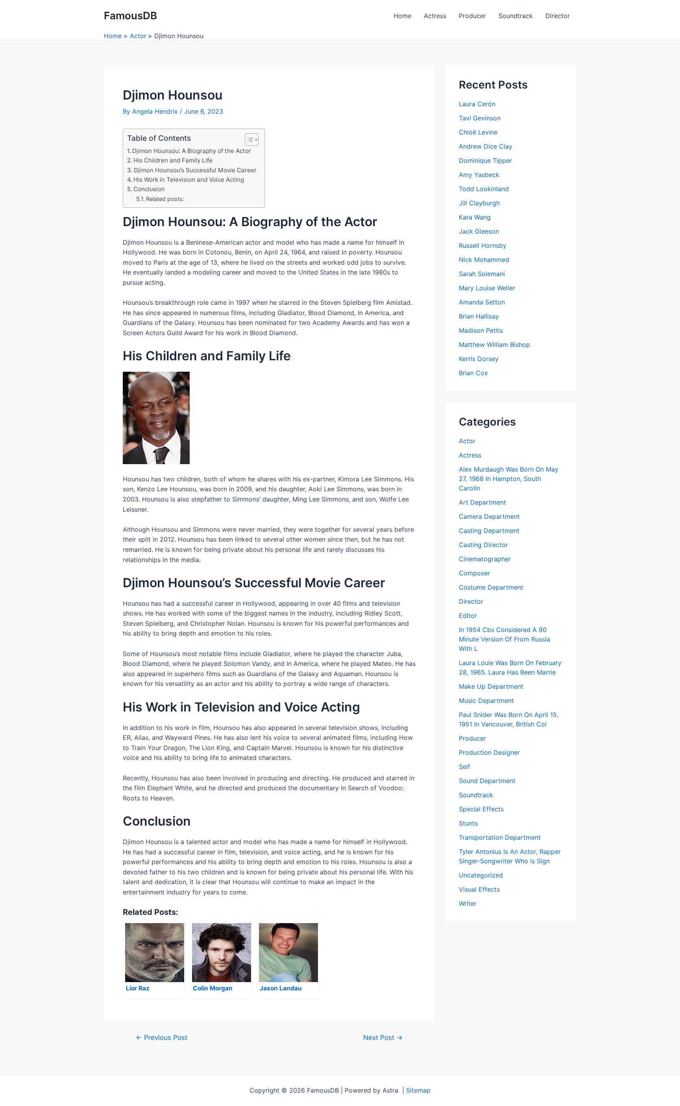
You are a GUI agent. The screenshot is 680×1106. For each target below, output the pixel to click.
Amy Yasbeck (479, 175)
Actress (435, 16)
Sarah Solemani (482, 274)
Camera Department (489, 516)
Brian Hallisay (479, 316)
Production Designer (489, 752)
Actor (467, 441)
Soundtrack (516, 16)
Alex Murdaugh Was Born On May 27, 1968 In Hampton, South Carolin (508, 478)
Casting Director (483, 545)
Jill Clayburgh (479, 203)
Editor (468, 615)
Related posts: (165, 198)
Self (464, 767)
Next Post (383, 1037)
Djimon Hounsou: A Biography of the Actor (191, 151)
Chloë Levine (478, 132)
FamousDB (130, 15)
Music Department (486, 700)
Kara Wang (475, 217)
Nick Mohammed (484, 260)
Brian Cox (473, 373)
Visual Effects (479, 889)
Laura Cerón (477, 104)
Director (557, 16)
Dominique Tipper (485, 160)
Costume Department (491, 587)
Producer (472, 16)
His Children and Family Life (173, 160)
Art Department (482, 502)
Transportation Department (500, 837)
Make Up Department (491, 686)
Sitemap (418, 1090)
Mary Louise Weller (487, 288)
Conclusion (149, 189)
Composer (474, 573)
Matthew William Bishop (494, 344)
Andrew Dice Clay (485, 146)
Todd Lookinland (484, 189)
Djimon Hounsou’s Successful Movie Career (195, 170)
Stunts (468, 823)
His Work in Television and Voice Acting (188, 179)
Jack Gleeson (479, 231)
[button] (248, 139)
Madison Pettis (481, 330)
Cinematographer (485, 559)
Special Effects (481, 809)
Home (402, 16)
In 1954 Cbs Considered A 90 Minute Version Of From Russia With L (504, 639)
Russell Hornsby (482, 245)
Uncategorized (481, 875)
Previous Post (161, 1037)
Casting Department (489, 531)
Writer (468, 903)
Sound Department (487, 781)
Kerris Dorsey (479, 359)
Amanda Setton (482, 302)
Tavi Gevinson (480, 118)
